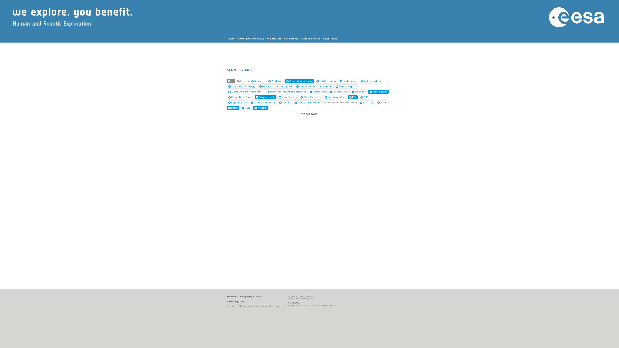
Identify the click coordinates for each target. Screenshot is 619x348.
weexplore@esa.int (236, 301)
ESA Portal (231, 296)
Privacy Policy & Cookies (251, 296)
